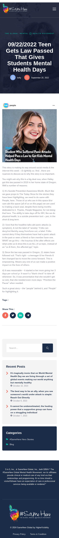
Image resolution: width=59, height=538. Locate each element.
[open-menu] (54, 8)
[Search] (47, 347)
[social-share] (5, 315)
